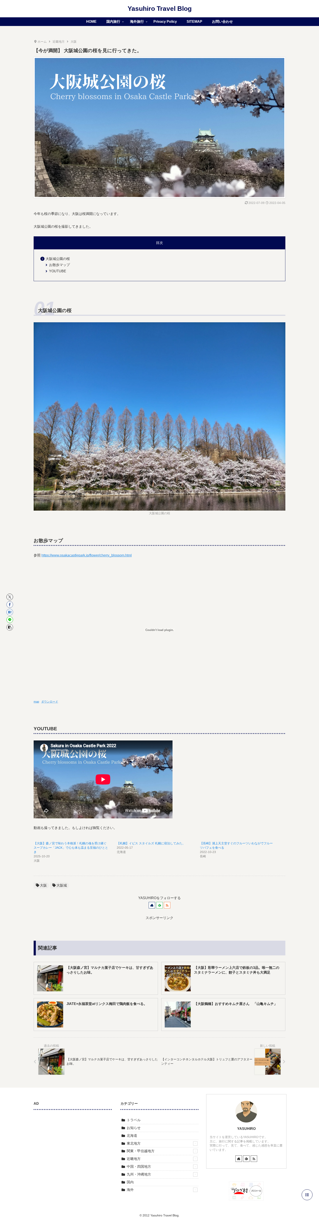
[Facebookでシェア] (10, 604)
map (36, 701)
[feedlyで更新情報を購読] (159, 905)
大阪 (43, 885)
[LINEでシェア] (10, 619)
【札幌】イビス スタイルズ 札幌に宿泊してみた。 (151, 843)
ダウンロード (49, 701)
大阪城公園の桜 (58, 259)
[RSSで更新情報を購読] (167, 905)
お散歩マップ (59, 265)
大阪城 (61, 885)
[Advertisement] (73, 1146)
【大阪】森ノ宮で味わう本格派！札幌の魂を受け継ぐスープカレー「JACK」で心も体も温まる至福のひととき (71, 848)
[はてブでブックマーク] (10, 612)
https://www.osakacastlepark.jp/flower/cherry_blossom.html (86, 555)
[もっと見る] (195, 1143)
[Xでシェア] (10, 597)
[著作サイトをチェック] (152, 905)
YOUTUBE (57, 271)
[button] (10, 627)
